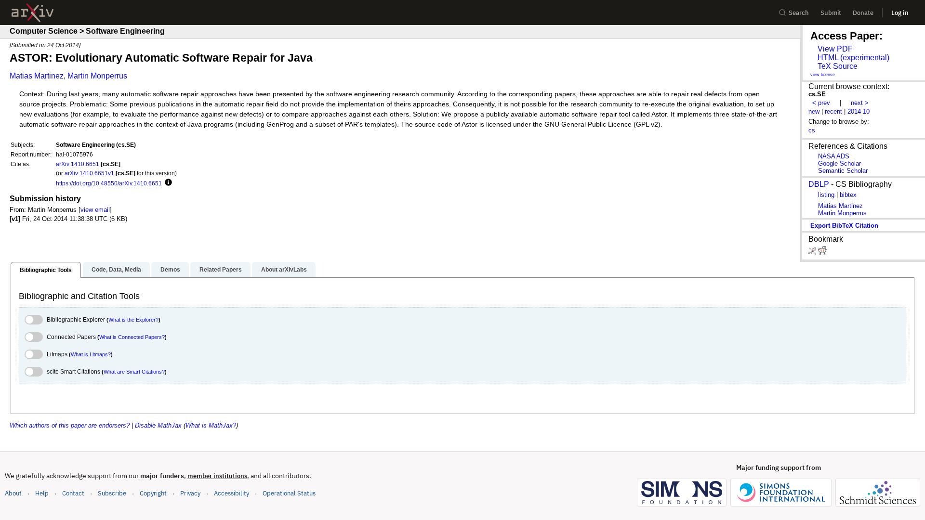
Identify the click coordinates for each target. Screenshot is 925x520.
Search (799, 13)
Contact (73, 493)
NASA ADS (833, 156)
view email (95, 209)
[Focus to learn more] (167, 183)
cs (811, 130)
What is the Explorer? (133, 320)
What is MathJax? (210, 425)
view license (822, 74)
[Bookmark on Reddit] (822, 252)
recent (833, 111)
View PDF (835, 49)
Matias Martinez (37, 76)
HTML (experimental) (853, 57)
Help (42, 493)
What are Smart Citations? (134, 372)
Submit (830, 13)
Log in (900, 13)
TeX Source (838, 66)
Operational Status (289, 493)
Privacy (190, 493)
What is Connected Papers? (132, 337)
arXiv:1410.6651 (77, 164)
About (13, 493)
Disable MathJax (158, 425)
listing (826, 194)
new (813, 111)
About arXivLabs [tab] (284, 269)
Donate (863, 13)
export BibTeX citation (844, 225)
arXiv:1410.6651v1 (89, 173)
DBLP (818, 184)
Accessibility (231, 493)
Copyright (153, 493)
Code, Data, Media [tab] (116, 269)
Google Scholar (839, 163)
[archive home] (32, 12)
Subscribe (112, 493)
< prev (821, 102)
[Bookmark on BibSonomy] (813, 252)
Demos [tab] (170, 269)
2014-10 (858, 111)
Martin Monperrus (97, 76)
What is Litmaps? (91, 354)
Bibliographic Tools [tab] (46, 270)
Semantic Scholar (843, 170)
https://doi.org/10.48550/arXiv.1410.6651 (109, 183)
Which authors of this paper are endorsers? (70, 425)
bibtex (848, 194)
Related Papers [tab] (220, 269)
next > (860, 102)
